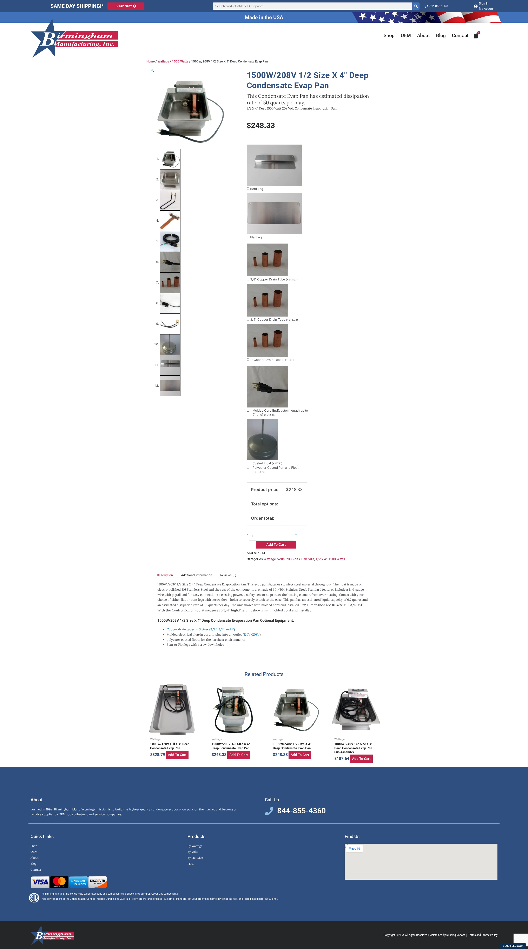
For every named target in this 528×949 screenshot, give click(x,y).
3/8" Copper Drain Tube (274, 279)
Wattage (163, 61)
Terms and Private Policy (482, 935)
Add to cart (276, 544)
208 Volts (293, 559)
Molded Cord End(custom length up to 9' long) (280, 413)
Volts (281, 559)
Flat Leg (256, 237)
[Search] (416, 6)
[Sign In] (475, 6)
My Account (487, 9)
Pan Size (307, 559)
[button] (152, 70)
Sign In (483, 3)
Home (150, 61)
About (423, 35)
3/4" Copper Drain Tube (274, 319)
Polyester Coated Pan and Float (275, 469)
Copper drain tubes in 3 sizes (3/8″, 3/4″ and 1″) (201, 629)
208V (256, 634)
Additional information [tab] (196, 575)
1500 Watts (180, 61)
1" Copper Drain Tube (272, 360)
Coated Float (267, 463)
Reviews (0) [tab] (228, 575)
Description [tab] (165, 575)
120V (247, 634)
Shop (389, 35)
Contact (460, 35)
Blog (441, 35)
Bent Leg (256, 189)
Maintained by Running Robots (447, 935)
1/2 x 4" (321, 559)
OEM (406, 35)
